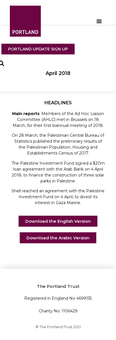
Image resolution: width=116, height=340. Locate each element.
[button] (99, 21)
